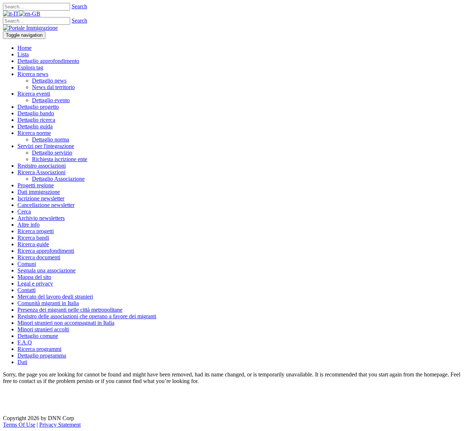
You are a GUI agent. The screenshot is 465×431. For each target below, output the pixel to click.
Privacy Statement (60, 425)
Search (79, 6)
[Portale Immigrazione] (30, 28)
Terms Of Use (19, 425)
